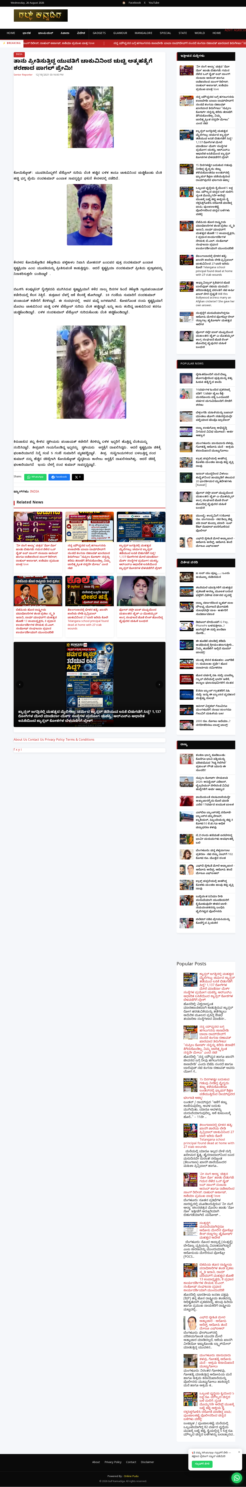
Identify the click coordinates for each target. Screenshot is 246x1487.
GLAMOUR (120, 33)
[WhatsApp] (236, 1477)
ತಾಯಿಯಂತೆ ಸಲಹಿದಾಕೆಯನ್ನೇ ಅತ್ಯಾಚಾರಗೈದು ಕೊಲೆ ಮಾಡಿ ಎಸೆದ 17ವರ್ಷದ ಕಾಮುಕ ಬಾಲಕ (215, 801)
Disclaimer (147, 1463)
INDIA (19, 54)
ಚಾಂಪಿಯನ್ (45, 33)
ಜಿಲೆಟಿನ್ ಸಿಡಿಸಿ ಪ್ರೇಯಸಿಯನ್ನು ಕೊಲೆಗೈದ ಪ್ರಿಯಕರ (213, 921)
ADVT (229, 31)
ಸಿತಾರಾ (65, 33)
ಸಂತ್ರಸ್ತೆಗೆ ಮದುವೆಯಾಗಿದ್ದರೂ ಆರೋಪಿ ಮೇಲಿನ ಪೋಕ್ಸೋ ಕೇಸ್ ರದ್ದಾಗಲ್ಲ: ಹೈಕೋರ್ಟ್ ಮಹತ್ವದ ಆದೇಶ (215, 319)
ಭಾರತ (27, 33)
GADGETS (99, 33)
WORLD (200, 33)
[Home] (38, 15)
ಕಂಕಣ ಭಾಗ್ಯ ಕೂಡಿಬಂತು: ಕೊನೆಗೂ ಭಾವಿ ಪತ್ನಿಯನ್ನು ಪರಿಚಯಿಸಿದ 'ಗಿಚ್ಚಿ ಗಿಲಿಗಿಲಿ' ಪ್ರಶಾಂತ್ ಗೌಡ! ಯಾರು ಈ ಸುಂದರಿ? (211, 763)
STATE (183, 33)
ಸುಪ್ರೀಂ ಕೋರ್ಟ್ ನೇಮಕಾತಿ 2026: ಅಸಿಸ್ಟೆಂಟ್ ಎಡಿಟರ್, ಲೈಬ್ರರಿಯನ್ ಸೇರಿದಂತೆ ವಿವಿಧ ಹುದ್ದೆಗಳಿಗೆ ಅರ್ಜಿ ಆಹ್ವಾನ (212, 784)
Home (11, 33)
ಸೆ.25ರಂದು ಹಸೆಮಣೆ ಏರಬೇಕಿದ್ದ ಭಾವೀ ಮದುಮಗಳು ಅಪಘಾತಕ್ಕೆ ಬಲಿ (215, 839)
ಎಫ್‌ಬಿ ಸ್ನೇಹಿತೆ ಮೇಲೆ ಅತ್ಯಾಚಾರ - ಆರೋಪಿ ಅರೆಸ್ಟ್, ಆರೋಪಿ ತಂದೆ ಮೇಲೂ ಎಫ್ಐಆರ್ (215, 542)
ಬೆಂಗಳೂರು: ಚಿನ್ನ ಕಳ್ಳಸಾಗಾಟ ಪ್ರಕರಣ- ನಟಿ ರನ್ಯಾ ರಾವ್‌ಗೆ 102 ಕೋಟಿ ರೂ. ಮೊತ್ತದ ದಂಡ (214, 854)
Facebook (135, 3)
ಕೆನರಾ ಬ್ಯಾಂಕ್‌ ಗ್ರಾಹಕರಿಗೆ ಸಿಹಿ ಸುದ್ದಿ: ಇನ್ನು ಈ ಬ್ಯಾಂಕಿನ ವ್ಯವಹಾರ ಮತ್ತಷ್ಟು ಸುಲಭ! (215, 695)
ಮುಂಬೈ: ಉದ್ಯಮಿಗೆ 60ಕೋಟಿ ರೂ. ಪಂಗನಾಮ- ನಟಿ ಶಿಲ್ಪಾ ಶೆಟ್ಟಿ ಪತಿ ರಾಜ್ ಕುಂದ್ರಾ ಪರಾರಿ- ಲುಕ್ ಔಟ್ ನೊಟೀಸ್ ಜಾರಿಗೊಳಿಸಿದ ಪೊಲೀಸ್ (214, 523)
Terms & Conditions (80, 740)
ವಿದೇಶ (81, 33)
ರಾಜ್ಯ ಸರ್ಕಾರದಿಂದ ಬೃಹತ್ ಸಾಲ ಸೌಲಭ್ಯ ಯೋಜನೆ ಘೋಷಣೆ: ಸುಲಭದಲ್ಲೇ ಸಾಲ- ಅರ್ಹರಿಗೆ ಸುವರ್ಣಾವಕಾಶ (214, 609)
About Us (20, 740)
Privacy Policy (55, 740)
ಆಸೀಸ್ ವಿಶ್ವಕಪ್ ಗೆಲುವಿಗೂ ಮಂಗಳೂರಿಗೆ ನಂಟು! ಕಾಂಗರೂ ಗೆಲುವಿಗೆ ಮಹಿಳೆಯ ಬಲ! (213, 710)
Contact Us (36, 740)
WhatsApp (37, 477)
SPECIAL (165, 33)
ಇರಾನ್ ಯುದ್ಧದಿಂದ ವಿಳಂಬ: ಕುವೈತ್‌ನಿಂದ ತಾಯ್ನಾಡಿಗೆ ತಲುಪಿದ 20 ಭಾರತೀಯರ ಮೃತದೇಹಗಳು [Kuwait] (215, 479)
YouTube (154, 3)
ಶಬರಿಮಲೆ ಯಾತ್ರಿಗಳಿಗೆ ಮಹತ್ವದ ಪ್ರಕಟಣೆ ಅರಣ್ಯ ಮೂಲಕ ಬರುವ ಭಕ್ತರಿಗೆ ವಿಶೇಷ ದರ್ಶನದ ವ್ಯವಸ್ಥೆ (214, 591)
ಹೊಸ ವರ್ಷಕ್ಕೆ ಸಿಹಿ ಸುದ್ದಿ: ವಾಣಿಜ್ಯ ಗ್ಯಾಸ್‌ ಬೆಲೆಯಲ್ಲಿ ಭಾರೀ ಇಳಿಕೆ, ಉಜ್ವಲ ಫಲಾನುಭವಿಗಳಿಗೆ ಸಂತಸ (215, 679)
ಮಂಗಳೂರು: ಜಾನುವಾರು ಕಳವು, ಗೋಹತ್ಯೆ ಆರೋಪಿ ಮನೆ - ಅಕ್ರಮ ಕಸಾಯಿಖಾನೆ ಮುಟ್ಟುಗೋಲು (215, 447)
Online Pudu (131, 1476)
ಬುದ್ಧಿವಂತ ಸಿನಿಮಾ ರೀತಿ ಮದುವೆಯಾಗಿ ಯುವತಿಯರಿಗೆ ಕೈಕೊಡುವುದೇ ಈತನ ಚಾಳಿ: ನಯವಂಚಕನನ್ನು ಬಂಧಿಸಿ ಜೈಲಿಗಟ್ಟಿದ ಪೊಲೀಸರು (212, 904)
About (96, 1463)
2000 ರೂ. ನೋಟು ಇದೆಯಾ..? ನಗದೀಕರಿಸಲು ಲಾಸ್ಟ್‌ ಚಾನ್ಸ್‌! (213, 723)
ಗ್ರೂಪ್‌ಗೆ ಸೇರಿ (202, 1464)
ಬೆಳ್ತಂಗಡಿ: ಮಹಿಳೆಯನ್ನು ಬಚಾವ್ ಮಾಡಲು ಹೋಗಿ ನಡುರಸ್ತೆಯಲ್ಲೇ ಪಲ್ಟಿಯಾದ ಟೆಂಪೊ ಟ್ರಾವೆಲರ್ (214, 416)
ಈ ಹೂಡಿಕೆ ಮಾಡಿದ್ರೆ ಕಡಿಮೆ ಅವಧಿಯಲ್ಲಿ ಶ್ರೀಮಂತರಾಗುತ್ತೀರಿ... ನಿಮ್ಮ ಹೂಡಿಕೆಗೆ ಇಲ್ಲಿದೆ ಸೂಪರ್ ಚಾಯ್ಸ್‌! (215, 647)
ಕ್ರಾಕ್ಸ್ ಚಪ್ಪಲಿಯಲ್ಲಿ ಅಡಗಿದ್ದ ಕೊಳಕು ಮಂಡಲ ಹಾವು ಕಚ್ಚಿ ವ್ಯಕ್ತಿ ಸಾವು (215, 462)
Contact (131, 1463)
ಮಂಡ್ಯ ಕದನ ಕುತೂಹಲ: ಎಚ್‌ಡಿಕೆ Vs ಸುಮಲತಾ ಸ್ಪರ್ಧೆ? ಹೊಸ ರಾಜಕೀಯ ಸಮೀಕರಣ (215, 664)
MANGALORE (143, 33)
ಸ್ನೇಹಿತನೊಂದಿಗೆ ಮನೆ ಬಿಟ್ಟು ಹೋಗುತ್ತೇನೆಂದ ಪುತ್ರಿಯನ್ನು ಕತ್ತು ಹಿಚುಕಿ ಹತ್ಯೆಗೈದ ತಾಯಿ (214, 378)
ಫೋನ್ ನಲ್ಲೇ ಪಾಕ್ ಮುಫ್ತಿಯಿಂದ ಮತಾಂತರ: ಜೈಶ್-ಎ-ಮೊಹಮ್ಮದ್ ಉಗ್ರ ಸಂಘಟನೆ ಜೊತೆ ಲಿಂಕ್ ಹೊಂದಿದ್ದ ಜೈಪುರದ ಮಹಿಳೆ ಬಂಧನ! (141, 616)
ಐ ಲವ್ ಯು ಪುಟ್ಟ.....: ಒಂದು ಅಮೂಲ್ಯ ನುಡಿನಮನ (213, 575)
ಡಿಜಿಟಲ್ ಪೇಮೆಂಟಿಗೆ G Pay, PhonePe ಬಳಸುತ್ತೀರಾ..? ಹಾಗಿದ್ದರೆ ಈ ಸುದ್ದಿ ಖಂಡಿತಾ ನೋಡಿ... (212, 628)
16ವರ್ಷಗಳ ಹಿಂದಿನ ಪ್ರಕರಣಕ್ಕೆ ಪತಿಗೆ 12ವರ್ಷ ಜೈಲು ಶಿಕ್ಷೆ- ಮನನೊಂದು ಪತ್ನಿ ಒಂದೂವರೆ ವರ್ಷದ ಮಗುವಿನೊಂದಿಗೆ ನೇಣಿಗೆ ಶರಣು (214, 397)
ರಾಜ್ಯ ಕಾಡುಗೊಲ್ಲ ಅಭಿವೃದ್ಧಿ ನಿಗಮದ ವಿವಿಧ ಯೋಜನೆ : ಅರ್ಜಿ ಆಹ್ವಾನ (214, 432)
